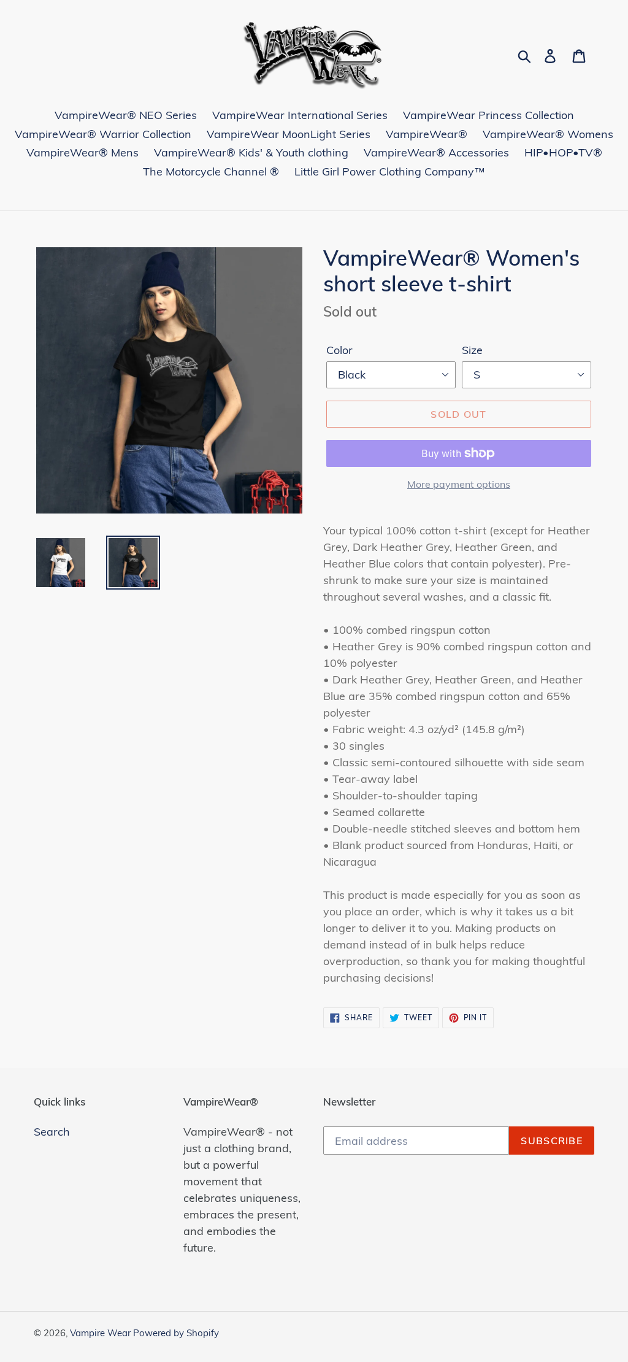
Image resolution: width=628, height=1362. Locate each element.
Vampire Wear (101, 1333)
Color (339, 350)
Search (52, 1132)
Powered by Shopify (176, 1333)
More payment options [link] (458, 484)
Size (472, 350)
